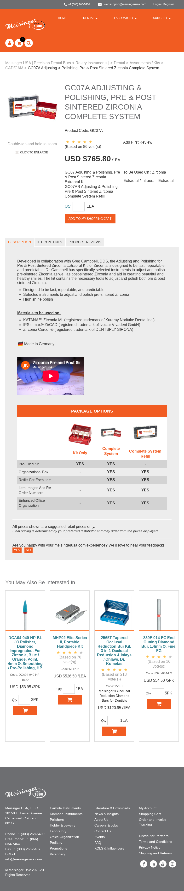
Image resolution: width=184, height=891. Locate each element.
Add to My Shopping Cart (90, 218)
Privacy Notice (150, 847)
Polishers (57, 819)
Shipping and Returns (155, 853)
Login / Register (163, 4)
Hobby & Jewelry (62, 825)
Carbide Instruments (65, 808)
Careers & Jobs (106, 825)
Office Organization (64, 837)
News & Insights (106, 814)
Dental (88, 18)
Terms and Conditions (155, 842)
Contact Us (102, 831)
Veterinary (57, 854)
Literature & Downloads (112, 808)
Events (99, 837)
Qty (67, 206)
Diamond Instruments (66, 814)
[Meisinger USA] (25, 24)
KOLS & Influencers (109, 848)
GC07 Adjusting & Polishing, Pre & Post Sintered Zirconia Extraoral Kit (92, 177)
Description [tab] (19, 242)
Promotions (58, 848)
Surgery (160, 18)
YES (17, 550)
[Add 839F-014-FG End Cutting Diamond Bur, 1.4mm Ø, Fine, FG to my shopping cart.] (159, 704)
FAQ (97, 842)
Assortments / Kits (145, 63)
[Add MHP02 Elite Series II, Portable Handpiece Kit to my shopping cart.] (70, 700)
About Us (101, 819)
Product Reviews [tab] (85, 242)
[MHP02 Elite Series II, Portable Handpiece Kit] (69, 613)
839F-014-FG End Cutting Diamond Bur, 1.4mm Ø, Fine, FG (158, 644)
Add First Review (137, 142)
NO (28, 550)
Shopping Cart (150, 814)
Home (62, 18)
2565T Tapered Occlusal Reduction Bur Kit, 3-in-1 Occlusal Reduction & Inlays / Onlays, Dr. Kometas (114, 651)
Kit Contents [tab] (49, 242)
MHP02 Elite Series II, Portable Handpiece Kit (70, 642)
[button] (19, 43)
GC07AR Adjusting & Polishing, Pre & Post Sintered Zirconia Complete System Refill (92, 191)
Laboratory (123, 18)
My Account (147, 808)
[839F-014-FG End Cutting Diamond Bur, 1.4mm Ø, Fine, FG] (159, 613)
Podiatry (56, 842)
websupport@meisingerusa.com (125, 4)
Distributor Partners (153, 836)
